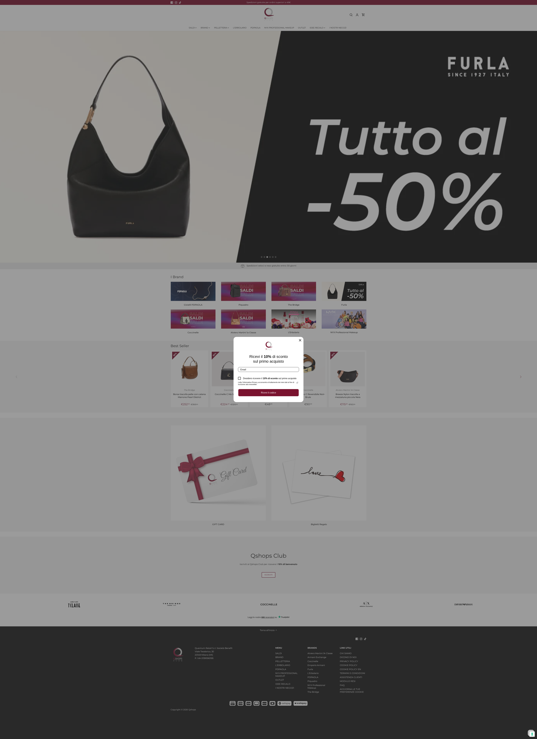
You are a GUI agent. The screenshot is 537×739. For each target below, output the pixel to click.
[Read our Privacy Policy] (297, 382)
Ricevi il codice (268, 392)
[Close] (300, 340)
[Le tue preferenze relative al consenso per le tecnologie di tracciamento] (532, 734)
